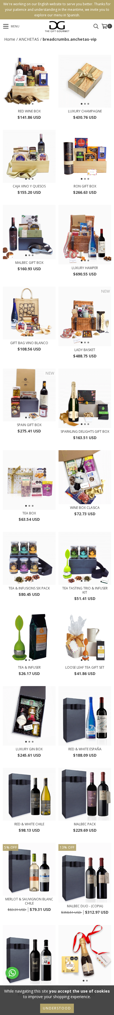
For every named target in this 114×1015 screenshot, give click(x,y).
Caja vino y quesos (29, 186)
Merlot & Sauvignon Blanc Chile (29, 901)
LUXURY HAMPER (85, 268)
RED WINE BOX (29, 111)
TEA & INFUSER (29, 667)
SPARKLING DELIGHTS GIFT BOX (85, 431)
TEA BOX (29, 513)
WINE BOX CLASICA (85, 508)
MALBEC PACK (85, 824)
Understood (57, 1008)
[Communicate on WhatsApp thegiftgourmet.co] (12, 973)
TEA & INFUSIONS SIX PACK (29, 588)
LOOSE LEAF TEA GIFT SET (84, 667)
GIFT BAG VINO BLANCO (29, 343)
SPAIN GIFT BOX (29, 425)
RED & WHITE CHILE (29, 824)
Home (9, 39)
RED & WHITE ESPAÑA (85, 749)
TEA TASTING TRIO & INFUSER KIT (85, 590)
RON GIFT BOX (85, 186)
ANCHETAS (29, 39)
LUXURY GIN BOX (29, 749)
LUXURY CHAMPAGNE (85, 111)
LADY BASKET (84, 350)
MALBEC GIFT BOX (29, 263)
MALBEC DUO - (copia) (85, 906)
